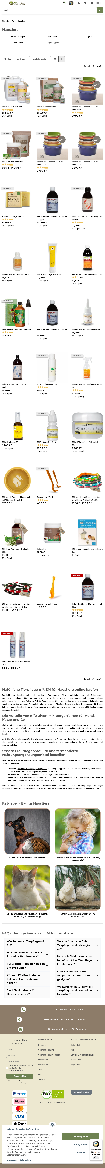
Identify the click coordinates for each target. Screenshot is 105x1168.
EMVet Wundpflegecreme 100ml (49, 274)
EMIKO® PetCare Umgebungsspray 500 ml (87, 386)
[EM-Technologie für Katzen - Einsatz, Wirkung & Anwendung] (27, 887)
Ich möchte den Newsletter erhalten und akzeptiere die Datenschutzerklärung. (21, 1068)
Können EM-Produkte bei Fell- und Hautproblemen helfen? (24, 979)
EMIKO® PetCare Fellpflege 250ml (15, 274)
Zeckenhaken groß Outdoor (47, 604)
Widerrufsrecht (76, 1060)
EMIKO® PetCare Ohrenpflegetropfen (86, 329)
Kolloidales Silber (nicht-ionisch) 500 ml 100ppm (52, 331)
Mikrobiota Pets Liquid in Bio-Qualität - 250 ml (16, 550)
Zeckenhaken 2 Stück (45, 497)
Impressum (75, 1065)
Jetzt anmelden (20, 1076)
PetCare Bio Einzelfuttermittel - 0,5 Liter (87, 274)
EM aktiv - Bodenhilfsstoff (46, 107)
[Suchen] (100, 10)
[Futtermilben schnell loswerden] (27, 831)
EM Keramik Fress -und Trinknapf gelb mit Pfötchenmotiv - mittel (16, 498)
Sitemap (41, 1079)
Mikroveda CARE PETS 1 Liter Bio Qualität (14, 386)
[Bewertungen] (7, 110)
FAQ (39, 1074)
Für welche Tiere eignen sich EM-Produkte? (26, 965)
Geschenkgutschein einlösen (49, 1055)
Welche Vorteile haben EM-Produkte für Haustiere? (25, 954)
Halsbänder (52, 36)
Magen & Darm (17, 43)
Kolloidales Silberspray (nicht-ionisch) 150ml (16, 663)
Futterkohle (41, 549)
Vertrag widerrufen (81, 1092)
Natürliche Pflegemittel (23, 777)
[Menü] (100, 1141)
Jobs (40, 1070)
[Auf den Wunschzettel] (28, 189)
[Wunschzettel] (85, 3)
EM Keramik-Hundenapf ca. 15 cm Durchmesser (85, 163)
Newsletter (42, 1045)
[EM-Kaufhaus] (17, 3)
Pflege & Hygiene (52, 43)
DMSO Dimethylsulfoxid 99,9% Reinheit (16, 329)
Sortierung (21, 59)
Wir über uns (43, 1065)
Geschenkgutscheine (46, 1050)
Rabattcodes (43, 1060)
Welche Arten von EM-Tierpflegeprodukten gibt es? (74, 945)
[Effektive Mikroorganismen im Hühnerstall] (78, 887)
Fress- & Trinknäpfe (17, 36)
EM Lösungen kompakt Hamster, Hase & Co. (87, 550)
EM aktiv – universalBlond (12, 107)
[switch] (96, 1157)
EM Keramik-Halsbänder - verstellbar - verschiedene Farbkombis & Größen (86, 498)
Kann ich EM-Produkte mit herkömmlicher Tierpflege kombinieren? (74, 960)
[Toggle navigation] (3, 1)
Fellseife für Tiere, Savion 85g (13, 217)
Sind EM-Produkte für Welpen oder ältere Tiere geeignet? (73, 975)
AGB (72, 1050)
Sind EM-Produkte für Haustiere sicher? (21, 992)
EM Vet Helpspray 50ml (11, 442)
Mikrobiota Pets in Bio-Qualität (13, 162)
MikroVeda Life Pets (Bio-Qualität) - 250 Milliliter (87, 218)
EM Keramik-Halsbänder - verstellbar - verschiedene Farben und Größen (16, 605)
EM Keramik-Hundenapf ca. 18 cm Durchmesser (50, 163)
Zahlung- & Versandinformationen (84, 1055)
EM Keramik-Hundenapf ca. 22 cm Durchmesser (85, 108)
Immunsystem (87, 36)
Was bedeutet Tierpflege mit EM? (26, 943)
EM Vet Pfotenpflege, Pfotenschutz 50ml (85, 443)
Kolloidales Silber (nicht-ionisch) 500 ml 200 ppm (52, 218)
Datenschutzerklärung (19, 1083)
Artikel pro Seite (39, 59)
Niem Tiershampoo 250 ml (47, 384)
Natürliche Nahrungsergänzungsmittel (32, 769)
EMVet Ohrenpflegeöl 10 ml (47, 442)
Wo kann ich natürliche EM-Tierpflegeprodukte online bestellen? (75, 990)
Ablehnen (80, 1152)
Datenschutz (76, 1045)
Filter (8, 59)
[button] (79, 3)
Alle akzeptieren (80, 1136)
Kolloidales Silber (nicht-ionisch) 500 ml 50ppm (87, 605)
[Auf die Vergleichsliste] (21, 189)
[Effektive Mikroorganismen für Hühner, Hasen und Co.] (78, 831)
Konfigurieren (80, 1144)
